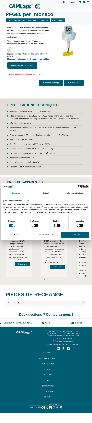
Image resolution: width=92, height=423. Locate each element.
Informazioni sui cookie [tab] (76, 193)
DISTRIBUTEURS (48, 386)
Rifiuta (16, 235)
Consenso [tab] (16, 193)
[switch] (35, 225)
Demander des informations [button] (22, 65)
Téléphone (16, 322)
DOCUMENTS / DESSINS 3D (38, 20)
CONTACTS (48, 397)
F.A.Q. (48, 380)
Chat (47, 322)
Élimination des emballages (64, 341)
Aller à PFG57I (74, 83)
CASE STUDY (47, 375)
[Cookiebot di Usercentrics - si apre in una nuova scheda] (79, 186)
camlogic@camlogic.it (56, 335)
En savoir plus (22, 264)
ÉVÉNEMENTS (48, 391)
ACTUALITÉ (48, 369)
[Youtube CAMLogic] (88, 2)
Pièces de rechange (51, 83)
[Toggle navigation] (4, 6)
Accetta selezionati (46, 235)
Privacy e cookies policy (63, 338)
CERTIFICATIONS (48, 364)
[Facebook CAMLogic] (84, 2)
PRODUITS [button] (47, 353)
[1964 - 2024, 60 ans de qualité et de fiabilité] (37, 6)
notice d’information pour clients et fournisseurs (63, 344)
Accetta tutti (75, 235)
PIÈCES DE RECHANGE (47, 358)
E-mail (78, 322)
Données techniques (16, 20)
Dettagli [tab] (46, 193)
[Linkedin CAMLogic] (80, 2)
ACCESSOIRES (57, 20)
